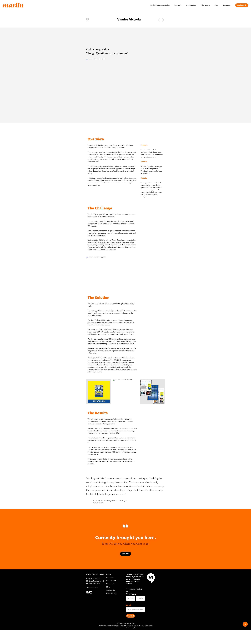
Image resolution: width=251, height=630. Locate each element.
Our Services (111, 581)
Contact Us (110, 590)
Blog (108, 587)
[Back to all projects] (87, 20)
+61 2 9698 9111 (92, 588)
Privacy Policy (111, 593)
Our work (110, 577)
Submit (130, 616)
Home (108, 574)
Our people (110, 584)
